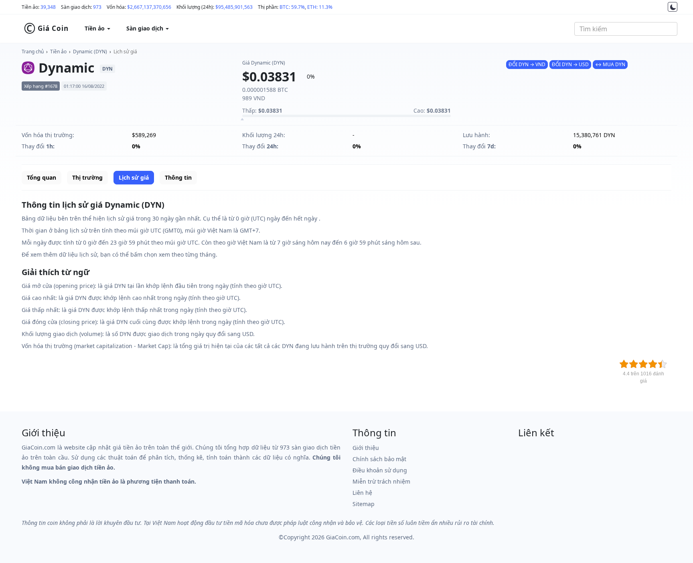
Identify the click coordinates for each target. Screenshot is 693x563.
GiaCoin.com (343, 537)
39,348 (48, 7)
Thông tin (178, 177)
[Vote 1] (624, 364)
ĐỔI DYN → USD (570, 64)
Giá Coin (46, 28)
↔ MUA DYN (610, 64)
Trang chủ (33, 51)
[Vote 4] (653, 364)
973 (97, 7)
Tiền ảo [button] (95, 28)
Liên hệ (362, 492)
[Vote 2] (633, 364)
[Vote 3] (643, 364)
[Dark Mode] (672, 7)
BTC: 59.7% (292, 7)
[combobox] (625, 29)
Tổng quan (41, 177)
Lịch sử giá (125, 51)
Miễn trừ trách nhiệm (381, 481)
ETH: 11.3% (319, 7)
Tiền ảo (58, 51)
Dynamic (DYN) (90, 51)
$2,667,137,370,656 (149, 7)
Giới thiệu (366, 448)
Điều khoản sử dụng (380, 470)
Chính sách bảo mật (379, 459)
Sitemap (364, 504)
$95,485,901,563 (234, 7)
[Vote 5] (662, 364)
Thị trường (87, 177)
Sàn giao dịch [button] (145, 28)
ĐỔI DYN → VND (527, 64)
